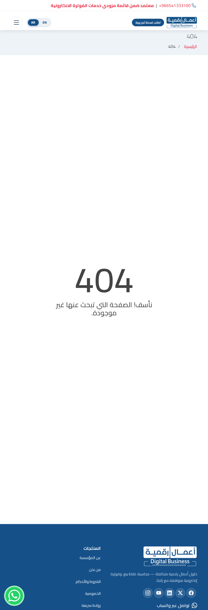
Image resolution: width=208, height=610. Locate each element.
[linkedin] (169, 593)
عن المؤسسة (90, 558)
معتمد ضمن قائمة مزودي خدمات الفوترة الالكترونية (102, 5)
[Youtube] (159, 593)
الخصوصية (93, 593)
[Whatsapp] (14, 596)
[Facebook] (191, 593)
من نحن (95, 570)
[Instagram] (148, 593)
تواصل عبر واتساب (173, 605)
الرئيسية (190, 46)
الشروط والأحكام (88, 581)
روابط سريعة (91, 605)
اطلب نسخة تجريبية (148, 22)
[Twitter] (180, 593)
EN (45, 22)
